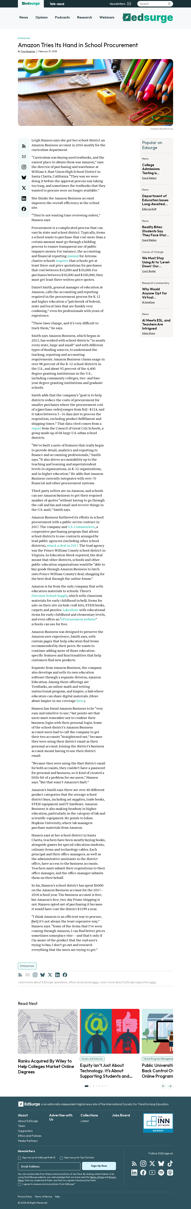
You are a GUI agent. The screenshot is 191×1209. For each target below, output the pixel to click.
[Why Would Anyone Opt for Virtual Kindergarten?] (156, 294)
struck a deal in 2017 (62, 545)
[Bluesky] (42, 975)
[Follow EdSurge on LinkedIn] (134, 1173)
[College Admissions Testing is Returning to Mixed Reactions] (156, 169)
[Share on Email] (24, 156)
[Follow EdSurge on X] (152, 1164)
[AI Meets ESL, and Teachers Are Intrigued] (156, 322)
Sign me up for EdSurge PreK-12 (38, 1157)
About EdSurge (28, 1121)
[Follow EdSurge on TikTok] (170, 1164)
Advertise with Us (60, 1117)
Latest (85, 1121)
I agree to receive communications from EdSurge (48, 1184)
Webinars (106, 17)
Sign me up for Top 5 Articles (79, 1157)
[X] (50, 975)
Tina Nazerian (28, 51)
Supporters (25, 1131)
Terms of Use (97, 1177)
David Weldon (149, 178)
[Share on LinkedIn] (24, 198)
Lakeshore (71, 609)
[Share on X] (24, 188)
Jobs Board (121, 1115)
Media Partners (28, 1141)
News (23, 17)
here (80, 700)
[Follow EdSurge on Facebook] (143, 1173)
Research (84, 17)
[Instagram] (35, 975)
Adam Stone (148, 333)
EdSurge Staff (149, 209)
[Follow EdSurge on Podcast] (170, 1173)
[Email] (27, 975)
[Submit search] (169, 4)
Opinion (41, 17)
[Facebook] (65, 975)
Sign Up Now (99, 1165)
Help (57, 1196)
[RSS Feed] (20, 975)
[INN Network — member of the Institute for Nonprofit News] (158, 1123)
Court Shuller (149, 271)
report (36, 428)
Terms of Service (43, 1196)
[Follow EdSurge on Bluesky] (161, 1164)
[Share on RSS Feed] (24, 146)
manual (73, 256)
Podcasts (62, 17)
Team (21, 1126)
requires (62, 260)
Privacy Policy (25, 1196)
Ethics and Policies (29, 1136)
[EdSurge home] (31, 3)
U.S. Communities (81, 526)
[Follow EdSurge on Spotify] (161, 1173)
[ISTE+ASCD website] (57, 3)
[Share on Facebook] (24, 209)
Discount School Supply (49, 595)
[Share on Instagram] (24, 167)
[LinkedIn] (57, 975)
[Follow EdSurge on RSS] (134, 1164)
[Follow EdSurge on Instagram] (143, 1164)
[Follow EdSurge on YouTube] (152, 1173)
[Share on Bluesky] (24, 177)
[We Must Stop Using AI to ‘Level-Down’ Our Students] (156, 263)
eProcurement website (78, 619)
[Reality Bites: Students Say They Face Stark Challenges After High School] (156, 231)
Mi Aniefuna (148, 302)
